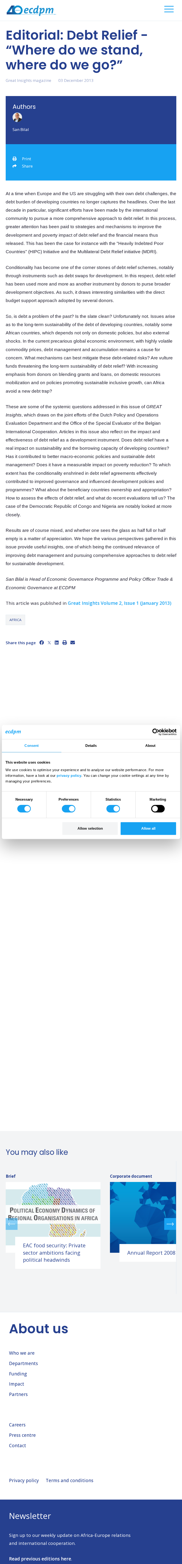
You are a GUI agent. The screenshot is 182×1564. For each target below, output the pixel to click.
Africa (15, 619)
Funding (18, 1374)
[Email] (72, 642)
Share (27, 166)
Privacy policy (24, 1480)
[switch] (68, 808)
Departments (23, 1363)
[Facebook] (41, 642)
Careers (17, 1425)
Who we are (22, 1353)
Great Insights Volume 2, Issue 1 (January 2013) (119, 603)
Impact (16, 1384)
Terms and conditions (69, 1480)
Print (26, 158)
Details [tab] (91, 746)
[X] (49, 642)
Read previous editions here (40, 1559)
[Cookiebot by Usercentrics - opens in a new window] (156, 732)
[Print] (64, 642)
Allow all (148, 828)
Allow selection (90, 828)
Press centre (22, 1435)
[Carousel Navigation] (91, 1224)
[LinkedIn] (57, 642)
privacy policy (69, 776)
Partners (18, 1394)
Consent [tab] (31, 746)
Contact (17, 1445)
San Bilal (21, 129)
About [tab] (150, 746)
